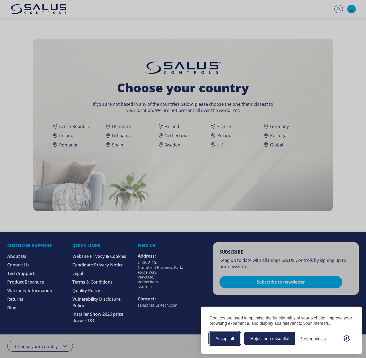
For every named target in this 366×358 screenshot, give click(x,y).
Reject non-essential (269, 338)
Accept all (224, 338)
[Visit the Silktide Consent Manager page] (346, 338)
